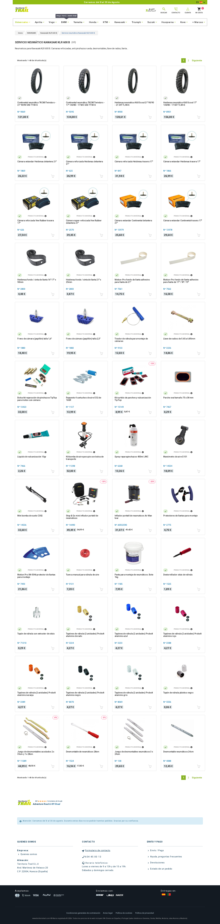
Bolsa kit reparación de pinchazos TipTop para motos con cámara (37, 398)
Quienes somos (28, 854)
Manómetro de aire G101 (175, 456)
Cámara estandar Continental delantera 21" (133, 221)
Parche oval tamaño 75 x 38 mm (178, 397)
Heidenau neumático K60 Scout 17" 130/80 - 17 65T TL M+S (180, 103)
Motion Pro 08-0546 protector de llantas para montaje (36, 575)
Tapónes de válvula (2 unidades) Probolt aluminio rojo (182, 634)
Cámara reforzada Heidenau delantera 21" (84, 162)
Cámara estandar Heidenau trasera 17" (181, 161)
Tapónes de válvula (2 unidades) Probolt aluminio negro (85, 693)
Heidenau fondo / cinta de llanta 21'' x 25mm (83, 280)
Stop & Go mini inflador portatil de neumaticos (82, 516)
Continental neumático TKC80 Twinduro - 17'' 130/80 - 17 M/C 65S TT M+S (85, 103)
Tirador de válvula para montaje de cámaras (131, 339)
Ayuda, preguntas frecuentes (166, 856)
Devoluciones (157, 862)
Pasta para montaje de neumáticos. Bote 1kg (134, 575)
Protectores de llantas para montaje (180, 515)
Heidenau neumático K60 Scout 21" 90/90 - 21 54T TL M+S (134, 103)
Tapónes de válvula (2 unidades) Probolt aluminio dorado (85, 634)
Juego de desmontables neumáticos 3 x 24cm (134, 752)
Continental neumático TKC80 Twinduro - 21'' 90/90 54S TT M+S (36, 103)
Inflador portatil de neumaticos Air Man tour (133, 516)
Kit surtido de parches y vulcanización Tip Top (133, 398)
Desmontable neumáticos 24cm (178, 751)
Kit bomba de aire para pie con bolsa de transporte (85, 457)
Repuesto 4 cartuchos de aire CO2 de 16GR (83, 398)
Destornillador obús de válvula (177, 574)
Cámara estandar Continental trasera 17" (182, 220)
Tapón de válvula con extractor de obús (35, 633)
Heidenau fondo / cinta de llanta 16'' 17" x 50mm (36, 280)
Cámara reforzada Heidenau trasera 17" (134, 161)
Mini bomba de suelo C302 (30, 515)
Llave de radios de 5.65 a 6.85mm (179, 338)
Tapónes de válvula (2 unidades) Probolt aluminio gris (134, 693)
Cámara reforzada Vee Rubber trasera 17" (35, 221)
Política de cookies (124, 913)
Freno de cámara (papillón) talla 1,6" (34, 338)
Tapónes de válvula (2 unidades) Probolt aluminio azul (134, 634)
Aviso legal (108, 913)
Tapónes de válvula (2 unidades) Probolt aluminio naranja (36, 693)
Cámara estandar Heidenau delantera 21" (37, 161)
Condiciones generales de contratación (83, 913)
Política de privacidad (144, 913)
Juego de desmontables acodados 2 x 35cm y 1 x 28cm (35, 752)
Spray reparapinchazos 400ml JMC (131, 456)
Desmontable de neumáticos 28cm (82, 751)
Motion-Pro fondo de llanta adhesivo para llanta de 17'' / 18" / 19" (180, 280)
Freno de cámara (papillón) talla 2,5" (83, 338)
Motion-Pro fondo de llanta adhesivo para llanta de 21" (132, 280)
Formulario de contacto (97, 850)
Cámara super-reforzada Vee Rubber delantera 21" (83, 221)
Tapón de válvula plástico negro (178, 692)
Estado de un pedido (161, 869)
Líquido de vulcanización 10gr (31, 456)
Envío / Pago (157, 850)
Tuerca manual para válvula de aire (82, 574)
